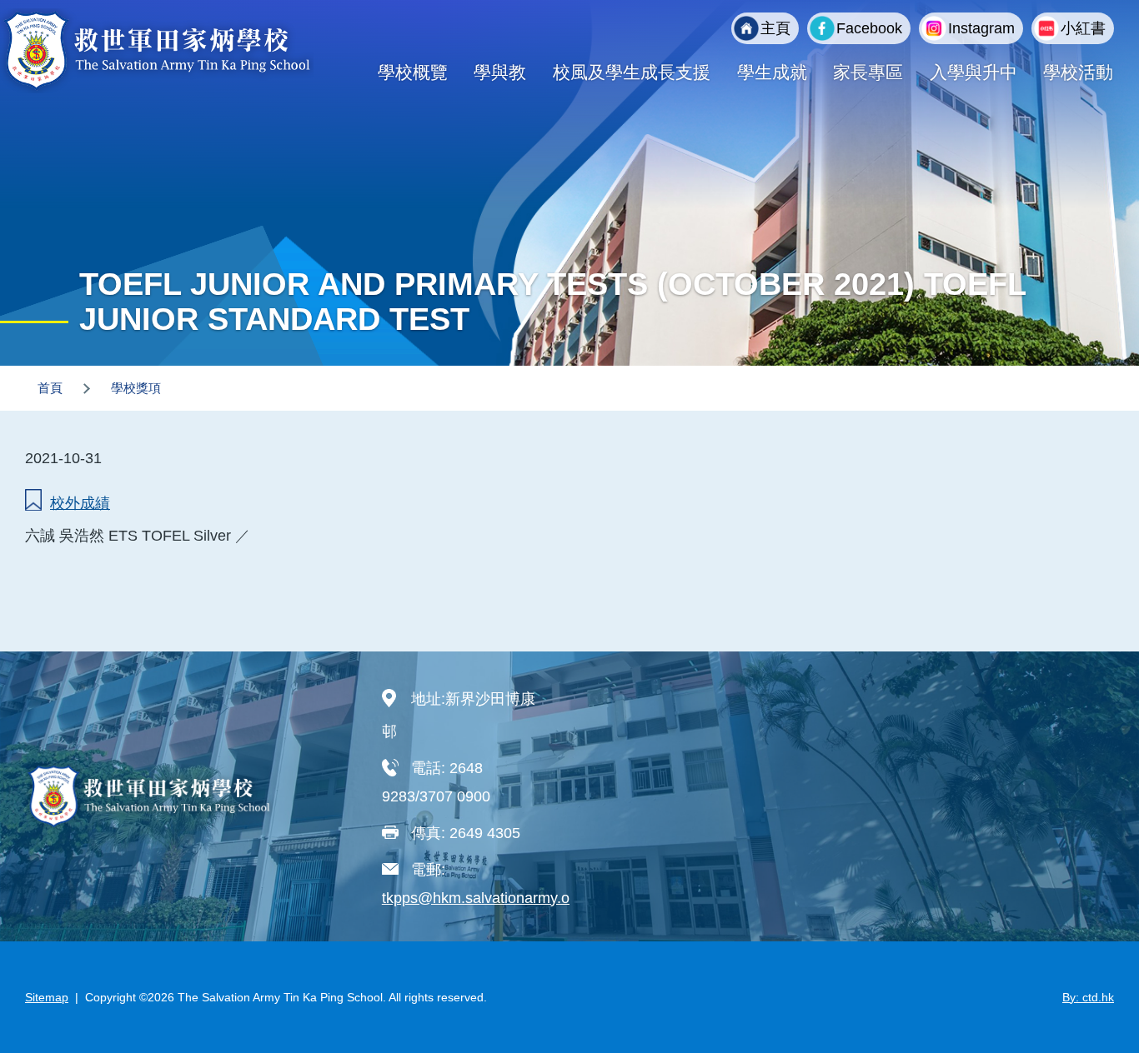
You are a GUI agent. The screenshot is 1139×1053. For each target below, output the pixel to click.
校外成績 (80, 503)
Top (1096, 984)
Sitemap (46, 997)
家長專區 (868, 72)
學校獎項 (136, 388)
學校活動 (1078, 72)
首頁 (50, 388)
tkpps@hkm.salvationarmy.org (482, 898)
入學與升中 (973, 72)
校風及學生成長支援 (631, 72)
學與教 (500, 72)
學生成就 (772, 72)
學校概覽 (413, 72)
